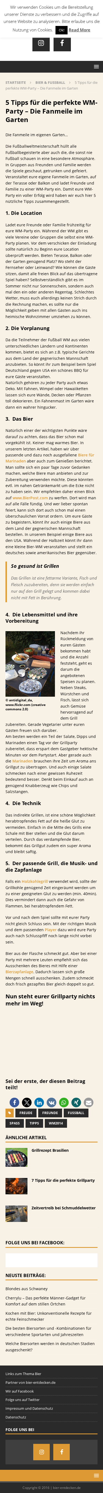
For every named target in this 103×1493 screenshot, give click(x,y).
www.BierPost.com (30, 497)
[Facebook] (62, 42)
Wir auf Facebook (19, 1391)
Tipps (34, 1123)
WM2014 (56, 1123)
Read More (79, 29)
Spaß (15, 1123)
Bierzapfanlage (19, 971)
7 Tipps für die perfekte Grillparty (63, 1180)
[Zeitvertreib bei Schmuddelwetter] (16, 1218)
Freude (26, 1113)
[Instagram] (41, 42)
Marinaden (22, 761)
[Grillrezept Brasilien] (16, 1163)
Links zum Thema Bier (23, 1373)
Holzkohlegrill (35, 881)
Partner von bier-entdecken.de (30, 1382)
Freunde (50, 1113)
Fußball (76, 1113)
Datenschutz (15, 1417)
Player (51, 929)
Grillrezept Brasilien (50, 1150)
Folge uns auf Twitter (22, 1399)
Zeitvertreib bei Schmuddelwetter (64, 1207)
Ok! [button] (61, 30)
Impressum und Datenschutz (29, 1408)
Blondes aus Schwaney (26, 1288)
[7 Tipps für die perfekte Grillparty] (16, 1191)
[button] (14, 1102)
